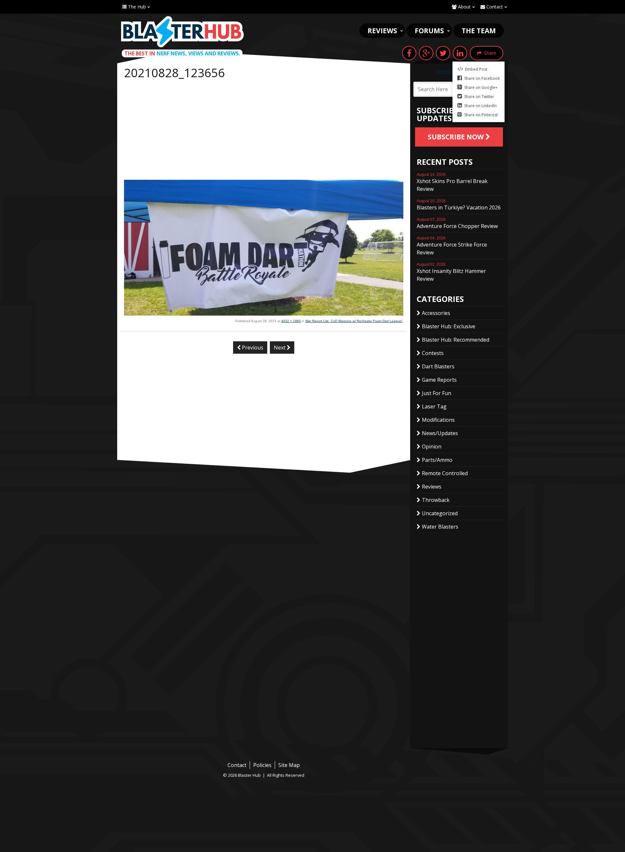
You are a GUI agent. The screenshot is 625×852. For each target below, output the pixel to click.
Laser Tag (434, 406)
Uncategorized (440, 513)
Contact (494, 7)
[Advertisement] (263, 131)
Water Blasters (440, 526)
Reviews (382, 30)
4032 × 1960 (291, 321)
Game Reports (439, 379)
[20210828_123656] (263, 313)
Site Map (289, 765)
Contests (433, 353)
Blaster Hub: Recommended (455, 339)
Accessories (436, 313)
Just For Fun (436, 393)
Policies (262, 765)
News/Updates (440, 433)
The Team (479, 30)
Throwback (436, 500)
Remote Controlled (445, 473)
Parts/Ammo (437, 459)
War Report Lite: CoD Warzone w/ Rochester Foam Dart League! (353, 321)
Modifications (438, 419)
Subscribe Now (456, 136)
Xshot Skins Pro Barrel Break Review (452, 182)
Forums (429, 30)
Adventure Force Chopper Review (457, 223)
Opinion (431, 446)
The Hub (136, 7)
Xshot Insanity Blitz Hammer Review (451, 272)
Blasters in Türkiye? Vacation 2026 (459, 205)
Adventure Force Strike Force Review (452, 246)
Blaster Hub (182, 31)
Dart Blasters (438, 366)
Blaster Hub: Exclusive (448, 326)
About (464, 7)
